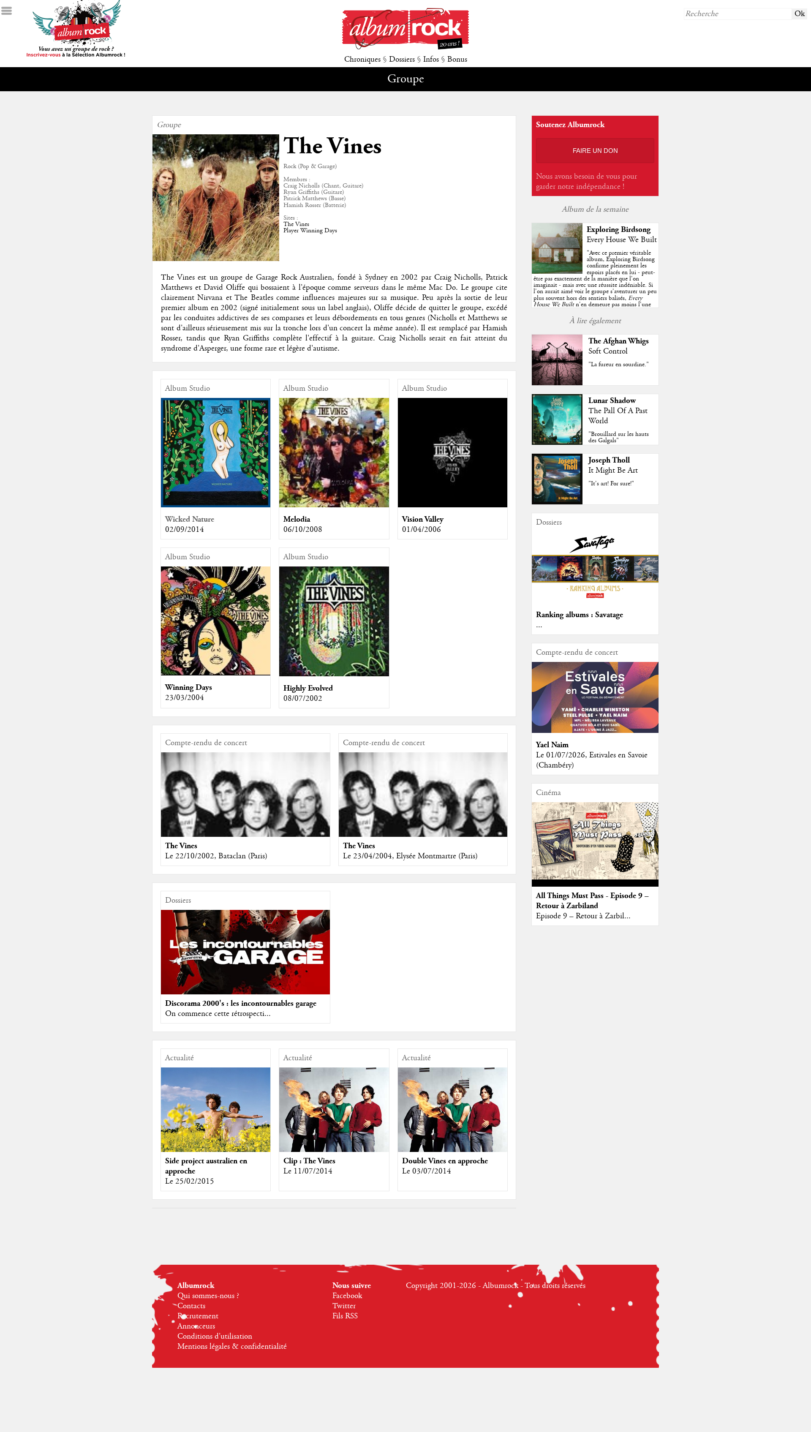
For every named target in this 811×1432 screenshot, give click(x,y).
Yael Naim (552, 745)
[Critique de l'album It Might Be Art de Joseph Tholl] (557, 502)
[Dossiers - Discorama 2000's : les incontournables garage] (245, 952)
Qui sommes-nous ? (208, 1296)
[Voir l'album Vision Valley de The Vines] (452, 505)
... (539, 625)
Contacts (191, 1306)
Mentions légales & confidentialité (232, 1347)
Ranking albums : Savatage (579, 615)
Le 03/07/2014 (426, 1171)
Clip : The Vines (309, 1161)
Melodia (296, 519)
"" (595, 288)
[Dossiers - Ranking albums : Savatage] (595, 601)
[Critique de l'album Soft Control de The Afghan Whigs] (557, 383)
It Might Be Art (613, 471)
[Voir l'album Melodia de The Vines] (334, 505)
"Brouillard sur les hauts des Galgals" (618, 437)
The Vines (296, 224)
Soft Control (608, 351)
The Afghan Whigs (618, 341)
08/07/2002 (302, 699)
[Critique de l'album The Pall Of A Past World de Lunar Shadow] (557, 443)
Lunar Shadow (612, 401)
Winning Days (188, 687)
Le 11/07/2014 (307, 1171)
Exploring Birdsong (618, 229)
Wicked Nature (189, 519)
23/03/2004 (184, 698)
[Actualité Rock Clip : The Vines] (334, 1133)
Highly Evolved (308, 688)
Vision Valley (423, 519)
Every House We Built (622, 240)
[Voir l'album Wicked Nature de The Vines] (215, 505)
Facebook (347, 1296)
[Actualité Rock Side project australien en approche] (215, 1122)
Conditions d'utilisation (214, 1336)
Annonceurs (196, 1326)
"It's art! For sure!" (611, 483)
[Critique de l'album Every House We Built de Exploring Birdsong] (557, 272)
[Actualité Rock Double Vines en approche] (452, 1133)
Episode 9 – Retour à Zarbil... (583, 916)
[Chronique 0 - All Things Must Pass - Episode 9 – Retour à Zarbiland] (595, 841)
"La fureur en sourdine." (618, 364)
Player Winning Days (310, 230)
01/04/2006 (421, 530)
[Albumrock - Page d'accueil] (405, 47)
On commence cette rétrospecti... (218, 1014)
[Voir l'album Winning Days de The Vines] (215, 673)
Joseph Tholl (609, 460)
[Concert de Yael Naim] (595, 731)
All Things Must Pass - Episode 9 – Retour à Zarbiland (592, 901)
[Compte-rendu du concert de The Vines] (245, 836)
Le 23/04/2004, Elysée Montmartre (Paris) (410, 856)
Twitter (344, 1306)
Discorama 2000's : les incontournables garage (240, 1003)
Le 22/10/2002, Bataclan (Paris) (216, 856)
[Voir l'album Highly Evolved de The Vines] (334, 674)
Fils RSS (345, 1316)
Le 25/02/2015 (189, 1181)
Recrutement (197, 1316)
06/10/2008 (302, 530)
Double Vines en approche (445, 1161)
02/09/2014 (184, 530)
